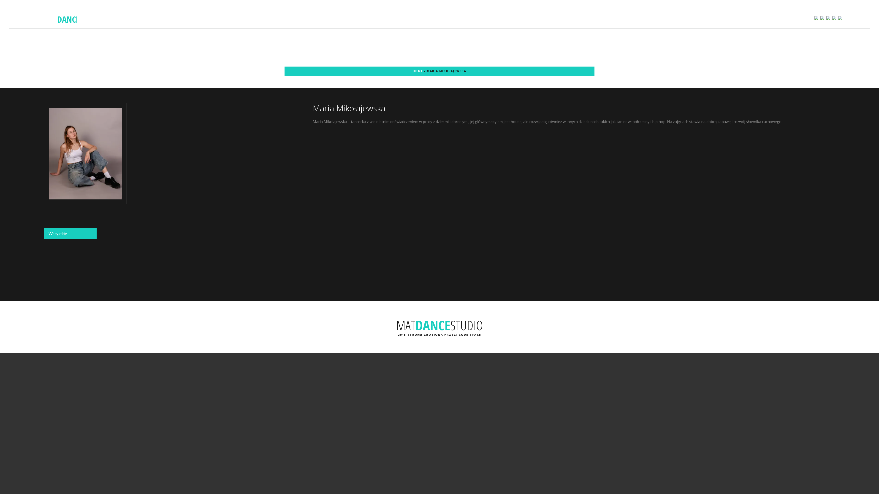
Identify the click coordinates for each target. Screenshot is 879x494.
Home (418, 71)
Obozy (489, 18)
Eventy (466, 18)
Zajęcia (361, 18)
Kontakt (512, 18)
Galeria (384, 18)
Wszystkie (58, 233)
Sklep (402, 18)
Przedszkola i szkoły (433, 18)
